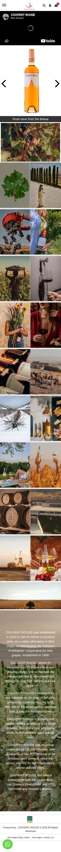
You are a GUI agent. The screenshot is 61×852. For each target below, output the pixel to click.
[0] (56, 5)
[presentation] (4, 84)
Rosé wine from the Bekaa (30, 119)
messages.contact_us (43, 837)
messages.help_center (18, 837)
